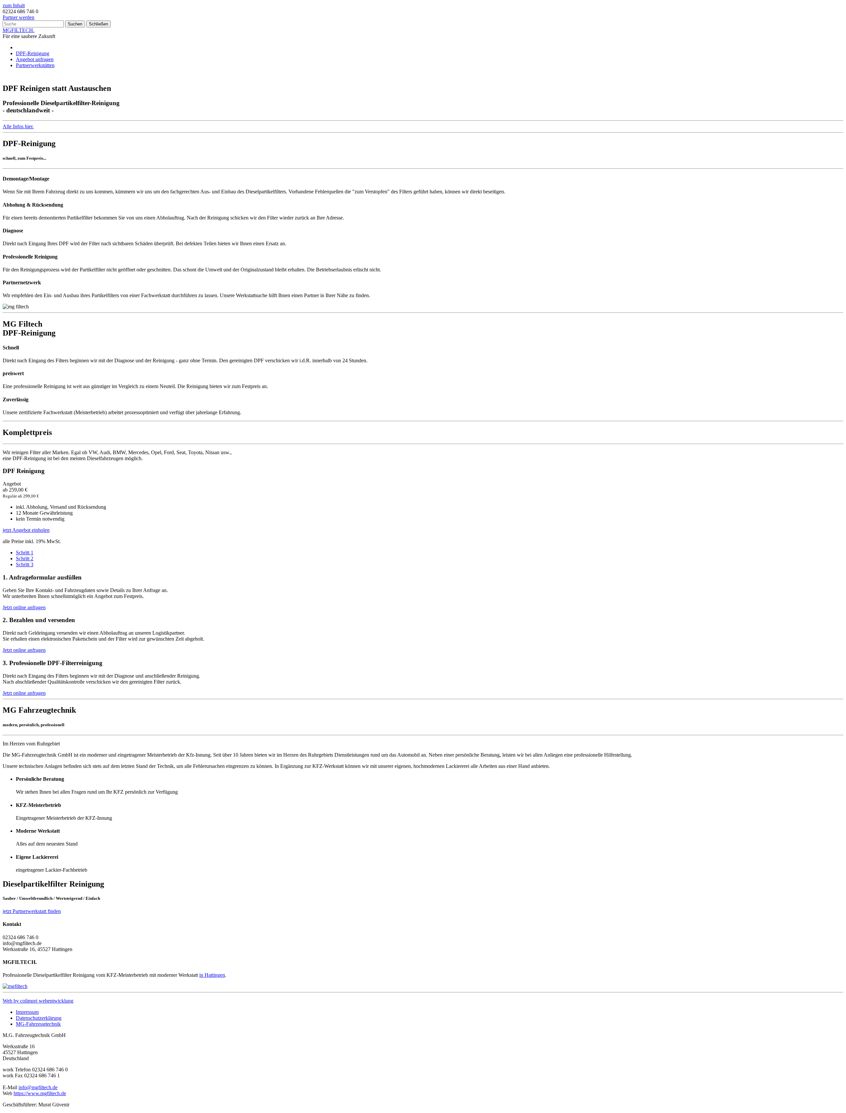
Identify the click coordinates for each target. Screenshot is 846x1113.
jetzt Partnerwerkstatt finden (32, 911)
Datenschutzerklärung (38, 1018)
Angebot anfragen (35, 59)
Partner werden (18, 17)
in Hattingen (212, 975)
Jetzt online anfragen (24, 607)
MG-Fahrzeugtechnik (38, 1024)
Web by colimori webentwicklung (38, 1001)
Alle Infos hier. (18, 126)
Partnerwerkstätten (35, 65)
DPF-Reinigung (32, 53)
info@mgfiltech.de (38, 1087)
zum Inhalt (14, 5)
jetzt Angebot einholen (26, 530)
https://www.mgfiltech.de (40, 1093)
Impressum (27, 1012)
